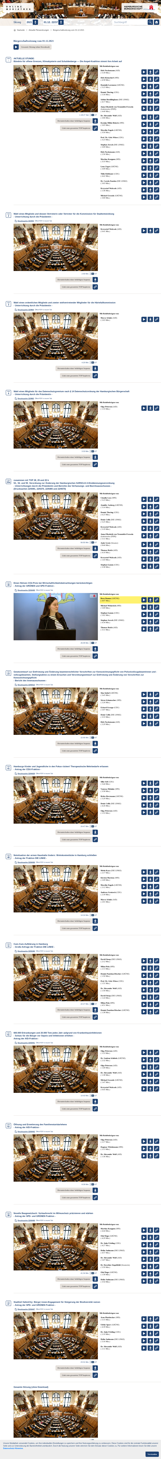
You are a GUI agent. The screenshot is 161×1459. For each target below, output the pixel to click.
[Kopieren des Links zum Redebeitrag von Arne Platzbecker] (156, 1319)
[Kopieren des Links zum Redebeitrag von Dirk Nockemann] (156, 72)
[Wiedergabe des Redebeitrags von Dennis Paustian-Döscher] (144, 975)
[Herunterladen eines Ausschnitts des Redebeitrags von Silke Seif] (150, 783)
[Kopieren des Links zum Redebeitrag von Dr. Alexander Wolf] (156, 117)
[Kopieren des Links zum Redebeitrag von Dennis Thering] (156, 93)
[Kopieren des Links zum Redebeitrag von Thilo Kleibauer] (156, 175)
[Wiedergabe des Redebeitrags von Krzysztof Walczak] (144, 189)
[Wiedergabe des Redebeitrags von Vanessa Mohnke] (144, 790)
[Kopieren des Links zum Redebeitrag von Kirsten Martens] (156, 879)
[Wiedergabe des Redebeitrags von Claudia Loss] (144, 499)
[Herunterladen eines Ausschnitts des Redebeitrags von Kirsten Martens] (150, 879)
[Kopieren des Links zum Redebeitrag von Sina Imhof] (156, 694)
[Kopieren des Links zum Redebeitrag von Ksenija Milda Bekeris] (156, 124)
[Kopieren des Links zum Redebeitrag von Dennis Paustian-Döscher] (156, 975)
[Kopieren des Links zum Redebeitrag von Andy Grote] (156, 544)
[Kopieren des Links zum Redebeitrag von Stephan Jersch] (156, 146)
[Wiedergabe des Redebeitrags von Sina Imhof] (144, 694)
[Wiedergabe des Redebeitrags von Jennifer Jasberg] (144, 506)
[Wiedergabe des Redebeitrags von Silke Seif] (144, 783)
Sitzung (17, 22)
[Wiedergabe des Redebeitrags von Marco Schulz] (144, 319)
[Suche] (150, 22)
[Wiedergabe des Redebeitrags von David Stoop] (144, 960)
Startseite (21, 30)
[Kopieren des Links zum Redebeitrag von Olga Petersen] (156, 408)
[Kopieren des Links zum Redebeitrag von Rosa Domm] (156, 600)
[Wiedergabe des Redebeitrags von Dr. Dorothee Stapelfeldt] (144, 1266)
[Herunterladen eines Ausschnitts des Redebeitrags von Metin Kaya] (150, 872)
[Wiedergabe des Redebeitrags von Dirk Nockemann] (144, 72)
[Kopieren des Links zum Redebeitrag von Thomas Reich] (156, 551)
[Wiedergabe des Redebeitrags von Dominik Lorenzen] (144, 86)
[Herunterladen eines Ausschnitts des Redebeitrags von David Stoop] (150, 960)
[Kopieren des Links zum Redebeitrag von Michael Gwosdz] (156, 197)
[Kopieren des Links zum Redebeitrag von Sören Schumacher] (156, 701)
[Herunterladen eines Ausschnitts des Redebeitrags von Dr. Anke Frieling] (150, 1244)
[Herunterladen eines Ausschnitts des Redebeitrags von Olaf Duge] (150, 1237)
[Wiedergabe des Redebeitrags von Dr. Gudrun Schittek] (144, 1059)
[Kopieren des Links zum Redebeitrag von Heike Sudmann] (156, 1252)
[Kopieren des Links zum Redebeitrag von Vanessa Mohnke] (156, 790)
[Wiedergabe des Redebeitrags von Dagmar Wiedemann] (144, 1148)
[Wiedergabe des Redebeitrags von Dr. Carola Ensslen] (144, 182)
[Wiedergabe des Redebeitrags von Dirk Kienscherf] (144, 79)
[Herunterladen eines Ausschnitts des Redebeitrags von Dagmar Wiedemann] (150, 1148)
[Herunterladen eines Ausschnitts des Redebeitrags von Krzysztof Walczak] (150, 189)
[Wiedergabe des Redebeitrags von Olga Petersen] (144, 408)
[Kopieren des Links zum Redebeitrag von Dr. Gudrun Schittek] (156, 1059)
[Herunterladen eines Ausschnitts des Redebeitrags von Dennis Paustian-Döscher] (150, 975)
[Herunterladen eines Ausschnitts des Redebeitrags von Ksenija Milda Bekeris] (150, 124)
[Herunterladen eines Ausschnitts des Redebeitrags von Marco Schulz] (150, 319)
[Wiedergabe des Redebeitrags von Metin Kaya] (144, 872)
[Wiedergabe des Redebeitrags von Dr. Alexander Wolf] (144, 117)
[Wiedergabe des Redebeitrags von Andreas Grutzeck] (144, 893)
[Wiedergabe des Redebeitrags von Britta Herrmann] (144, 797)
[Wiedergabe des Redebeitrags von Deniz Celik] (144, 521)
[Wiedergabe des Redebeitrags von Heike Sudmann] (144, 1252)
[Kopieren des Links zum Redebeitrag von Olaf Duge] (156, 1237)
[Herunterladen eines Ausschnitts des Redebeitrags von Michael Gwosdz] (150, 197)
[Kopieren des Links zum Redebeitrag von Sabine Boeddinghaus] (156, 101)
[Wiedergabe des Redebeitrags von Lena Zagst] (144, 168)
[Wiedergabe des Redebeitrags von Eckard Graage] (144, 709)
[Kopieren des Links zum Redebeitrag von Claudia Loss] (156, 499)
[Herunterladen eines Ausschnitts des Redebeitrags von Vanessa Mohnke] (150, 790)
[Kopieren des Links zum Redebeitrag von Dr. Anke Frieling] (156, 1244)
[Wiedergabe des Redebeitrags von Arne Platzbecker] (144, 1319)
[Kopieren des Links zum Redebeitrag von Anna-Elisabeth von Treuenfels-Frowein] (156, 108)
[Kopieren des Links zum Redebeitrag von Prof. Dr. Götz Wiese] (156, 139)
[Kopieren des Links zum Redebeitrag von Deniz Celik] (156, 521)
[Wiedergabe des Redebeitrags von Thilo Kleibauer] (144, 175)
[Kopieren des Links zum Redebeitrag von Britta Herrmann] (156, 797)
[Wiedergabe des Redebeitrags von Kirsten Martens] (144, 879)
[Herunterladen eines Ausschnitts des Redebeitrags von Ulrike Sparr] (150, 1326)
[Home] (156, 22)
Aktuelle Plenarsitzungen (39, 30)
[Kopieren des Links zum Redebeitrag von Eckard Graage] (156, 709)
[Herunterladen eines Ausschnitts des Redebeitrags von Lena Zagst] (150, 168)
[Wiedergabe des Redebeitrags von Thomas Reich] (144, 551)
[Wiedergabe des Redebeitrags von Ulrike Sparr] (144, 1326)
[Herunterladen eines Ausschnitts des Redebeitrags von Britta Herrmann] (150, 797)
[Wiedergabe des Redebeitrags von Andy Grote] (144, 544)
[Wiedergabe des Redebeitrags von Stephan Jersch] (144, 146)
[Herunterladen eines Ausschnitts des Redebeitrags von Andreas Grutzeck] (150, 893)
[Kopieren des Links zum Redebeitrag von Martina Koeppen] (156, 160)
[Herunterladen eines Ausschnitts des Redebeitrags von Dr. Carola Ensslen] (150, 182)
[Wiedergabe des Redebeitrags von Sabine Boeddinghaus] (144, 101)
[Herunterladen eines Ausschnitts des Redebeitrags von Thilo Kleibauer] (150, 175)
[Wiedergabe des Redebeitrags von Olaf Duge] (144, 1237)
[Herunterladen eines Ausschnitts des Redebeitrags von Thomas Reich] (150, 551)
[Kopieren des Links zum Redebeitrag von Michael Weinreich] (156, 607)
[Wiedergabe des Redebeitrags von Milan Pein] (144, 968)
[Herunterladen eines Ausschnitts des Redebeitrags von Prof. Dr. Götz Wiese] (150, 139)
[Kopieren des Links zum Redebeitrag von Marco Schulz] (156, 319)
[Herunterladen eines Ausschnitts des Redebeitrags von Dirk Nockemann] (150, 72)
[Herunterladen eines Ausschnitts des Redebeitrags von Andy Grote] (150, 544)
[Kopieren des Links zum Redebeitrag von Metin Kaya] (156, 872)
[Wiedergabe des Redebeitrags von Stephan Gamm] (144, 566)
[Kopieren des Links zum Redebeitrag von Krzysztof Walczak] (156, 189)
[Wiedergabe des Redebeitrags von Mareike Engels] (144, 131)
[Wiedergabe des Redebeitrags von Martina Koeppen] (144, 160)
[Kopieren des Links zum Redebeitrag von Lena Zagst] (156, 168)
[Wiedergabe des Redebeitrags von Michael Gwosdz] (144, 197)
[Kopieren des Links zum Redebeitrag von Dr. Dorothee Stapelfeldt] (156, 1266)
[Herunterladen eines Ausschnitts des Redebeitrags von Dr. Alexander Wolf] (150, 117)
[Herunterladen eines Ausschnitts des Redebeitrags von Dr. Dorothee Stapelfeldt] (150, 1266)
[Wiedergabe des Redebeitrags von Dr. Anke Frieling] (144, 1244)
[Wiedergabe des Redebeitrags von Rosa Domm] (144, 600)
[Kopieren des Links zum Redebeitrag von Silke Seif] (156, 783)
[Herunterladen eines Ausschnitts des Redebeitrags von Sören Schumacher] (150, 701)
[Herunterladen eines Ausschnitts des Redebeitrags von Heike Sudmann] (150, 1252)
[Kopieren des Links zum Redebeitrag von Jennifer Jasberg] (156, 506)
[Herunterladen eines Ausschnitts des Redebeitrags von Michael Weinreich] (150, 607)
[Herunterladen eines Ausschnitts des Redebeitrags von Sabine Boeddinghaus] (150, 101)
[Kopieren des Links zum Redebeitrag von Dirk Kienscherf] (156, 79)
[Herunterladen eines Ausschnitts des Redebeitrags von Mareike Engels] (150, 131)
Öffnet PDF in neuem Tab (35, 221)
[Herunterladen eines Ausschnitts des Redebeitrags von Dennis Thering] (150, 93)
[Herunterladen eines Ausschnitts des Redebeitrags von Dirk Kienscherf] (150, 79)
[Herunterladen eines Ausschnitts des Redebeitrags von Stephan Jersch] (150, 146)
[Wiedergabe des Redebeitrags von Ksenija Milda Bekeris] (144, 124)
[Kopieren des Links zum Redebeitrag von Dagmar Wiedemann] (156, 1148)
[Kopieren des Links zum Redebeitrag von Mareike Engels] (156, 131)
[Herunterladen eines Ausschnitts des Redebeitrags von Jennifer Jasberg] (150, 506)
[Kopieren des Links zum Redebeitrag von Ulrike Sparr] (156, 1326)
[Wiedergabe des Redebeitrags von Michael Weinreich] (144, 607)
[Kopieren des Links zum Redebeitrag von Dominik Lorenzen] (156, 86)
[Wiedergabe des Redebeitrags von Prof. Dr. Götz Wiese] (144, 139)
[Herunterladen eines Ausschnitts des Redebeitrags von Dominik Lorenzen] (150, 86)
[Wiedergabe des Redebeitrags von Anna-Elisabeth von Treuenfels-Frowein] (144, 108)
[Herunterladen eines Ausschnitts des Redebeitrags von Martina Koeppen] (150, 160)
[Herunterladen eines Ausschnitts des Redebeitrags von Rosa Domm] (150, 600)
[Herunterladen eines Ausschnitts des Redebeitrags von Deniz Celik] (150, 521)
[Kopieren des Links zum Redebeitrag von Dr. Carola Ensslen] (156, 182)
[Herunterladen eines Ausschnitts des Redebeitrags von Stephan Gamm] (150, 566)
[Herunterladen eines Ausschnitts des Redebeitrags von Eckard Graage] (150, 709)
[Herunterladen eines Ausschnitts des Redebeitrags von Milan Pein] (150, 968)
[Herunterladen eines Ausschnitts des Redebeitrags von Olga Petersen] (150, 408)
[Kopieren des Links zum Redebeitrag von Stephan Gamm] (156, 566)
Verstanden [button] (152, 1454)
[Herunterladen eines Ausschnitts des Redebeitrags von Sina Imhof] (150, 694)
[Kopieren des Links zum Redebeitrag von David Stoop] (156, 960)
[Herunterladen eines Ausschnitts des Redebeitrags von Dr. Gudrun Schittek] (150, 1059)
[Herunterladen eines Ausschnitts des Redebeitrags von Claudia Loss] (150, 499)
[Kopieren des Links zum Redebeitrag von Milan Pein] (156, 968)
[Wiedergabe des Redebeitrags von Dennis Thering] (144, 93)
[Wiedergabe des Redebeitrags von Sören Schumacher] (144, 701)
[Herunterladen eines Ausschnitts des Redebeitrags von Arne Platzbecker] (150, 1319)
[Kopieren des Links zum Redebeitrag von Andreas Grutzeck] (156, 893)
